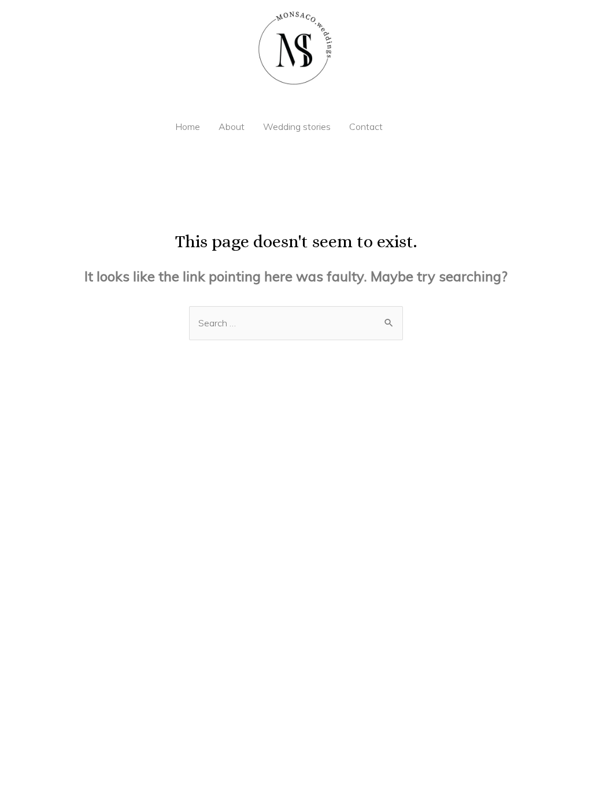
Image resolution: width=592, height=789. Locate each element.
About (232, 126)
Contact (366, 126)
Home (187, 126)
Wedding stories (297, 126)
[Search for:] (296, 323)
